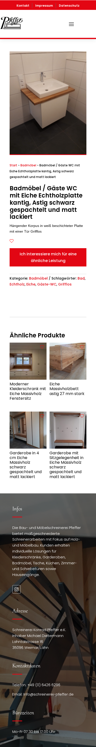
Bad (81, 278)
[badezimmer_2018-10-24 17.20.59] (48, 153)
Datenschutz (69, 5)
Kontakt (22, 5)
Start (13, 165)
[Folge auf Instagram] (16, 589)
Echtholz (17, 284)
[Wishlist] (12, 241)
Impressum (44, 5)
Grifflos (65, 284)
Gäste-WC (46, 284)
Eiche (30, 284)
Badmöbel (28, 165)
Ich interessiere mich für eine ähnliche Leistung (48, 257)
